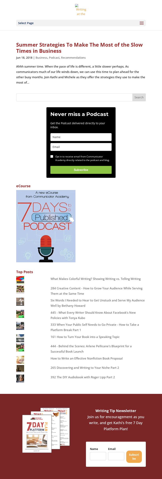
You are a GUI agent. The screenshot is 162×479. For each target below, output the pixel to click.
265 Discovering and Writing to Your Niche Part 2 (85, 368)
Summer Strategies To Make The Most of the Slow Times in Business (79, 47)
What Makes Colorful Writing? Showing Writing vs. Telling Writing (96, 279)
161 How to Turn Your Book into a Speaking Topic (85, 337)
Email (112, 449)
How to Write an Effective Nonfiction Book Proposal (87, 358)
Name (94, 449)
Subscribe (81, 170)
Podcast (54, 57)
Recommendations (73, 57)
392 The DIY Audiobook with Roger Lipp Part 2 (83, 377)
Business (41, 57)
